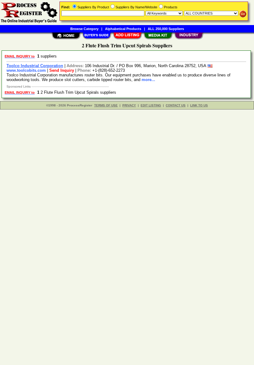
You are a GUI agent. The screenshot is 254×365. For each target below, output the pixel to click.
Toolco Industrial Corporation (35, 65)
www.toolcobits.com (26, 70)
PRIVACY (129, 105)
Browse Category (84, 29)
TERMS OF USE (106, 105)
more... (148, 79)
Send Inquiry (61, 70)
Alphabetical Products (123, 29)
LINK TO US (199, 105)
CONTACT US (176, 105)
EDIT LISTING (151, 105)
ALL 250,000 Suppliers (166, 29)
